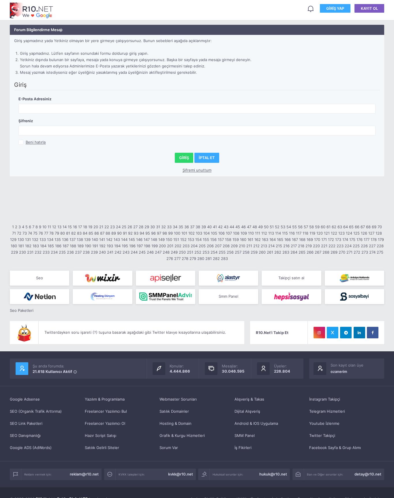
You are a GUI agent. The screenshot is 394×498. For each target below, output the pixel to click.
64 (345, 227)
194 (117, 246)
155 (206, 239)
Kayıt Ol (369, 8)
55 (294, 227)
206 (210, 246)
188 (73, 246)
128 (379, 233)
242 (118, 252)
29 (147, 227)
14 (65, 227)
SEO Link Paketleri (26, 423)
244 (134, 252)
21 (101, 227)
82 (73, 233)
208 (226, 246)
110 (251, 233)
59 (317, 227)
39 (203, 227)
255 (222, 252)
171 (324, 239)
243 (126, 252)
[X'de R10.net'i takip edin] (332, 332)
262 (277, 252)
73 (24, 233)
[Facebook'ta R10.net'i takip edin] (372, 332)
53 (283, 227)
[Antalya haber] (354, 278)
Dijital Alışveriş (247, 411)
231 (30, 252)
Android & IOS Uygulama (256, 423)
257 (238, 252)
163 (265, 239)
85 (91, 233)
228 (380, 246)
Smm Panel (228, 296)
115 (285, 233)
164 (272, 239)
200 (162, 246)
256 (230, 252)
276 (169, 258)
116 (292, 233)
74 (30, 233)
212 (256, 246)
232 (38, 252)
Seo (39, 278)
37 (192, 227)
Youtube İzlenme (324, 423)
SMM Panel (244, 435)
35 (181, 227)
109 (244, 233)
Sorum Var (169, 447)
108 (236, 233)
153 (191, 239)
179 (381, 239)
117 (298, 233)
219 (308, 246)
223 (340, 246)
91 (125, 233)
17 (80, 227)
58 (311, 227)
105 (214, 233)
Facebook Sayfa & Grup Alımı (335, 447)
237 (78, 252)
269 (334, 252)
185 (51, 246)
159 (235, 239)
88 (108, 233)
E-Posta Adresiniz (34, 99)
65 (351, 227)
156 (213, 239)
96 (153, 233)
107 (229, 233)
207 (218, 246)
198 (147, 246)
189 (80, 246)
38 (198, 227)
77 (46, 233)
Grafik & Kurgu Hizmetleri (182, 435)
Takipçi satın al (291, 278)
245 (142, 252)
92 (130, 233)
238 (86, 252)
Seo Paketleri (21, 310)
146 (139, 239)
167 (295, 239)
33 (169, 227)
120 (319, 233)
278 (185, 258)
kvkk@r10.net (180, 474)
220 (316, 246)
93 (136, 233)
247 (158, 252)
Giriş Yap (335, 8)
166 (287, 239)
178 (374, 239)
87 (102, 233)
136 (65, 239)
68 (368, 227)
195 (125, 246)
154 (198, 239)
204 (194, 246)
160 (243, 239)
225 (356, 246)
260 (262, 252)
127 (371, 233)
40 (209, 227)
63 (339, 227)
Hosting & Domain (176, 423)
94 (142, 233)
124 (349, 233)
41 (215, 227)
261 (270, 252)
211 (249, 246)
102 (191, 233)
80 (62, 233)
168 (302, 239)
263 (285, 252)
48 (254, 227)
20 (95, 227)
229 (14, 252)
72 (19, 233)
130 (21, 239)
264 (293, 252)
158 (228, 239)
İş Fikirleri (243, 447)
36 (186, 227)
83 (79, 233)
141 (102, 239)
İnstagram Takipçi (324, 399)
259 (254, 252)
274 (372, 252)
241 (110, 252)
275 (380, 252)
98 (164, 233)
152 (183, 239)
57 (306, 227)
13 (59, 227)
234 (54, 252)
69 (374, 227)
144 (124, 239)
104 (206, 233)
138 (80, 239)
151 (176, 239)
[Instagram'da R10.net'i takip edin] (319, 332)
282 (216, 258)
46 (243, 227)
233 (46, 252)
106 (221, 233)
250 (182, 252)
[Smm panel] (165, 296)
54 (288, 227)
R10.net (31, 10)
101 (184, 233)
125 (356, 233)
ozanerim (339, 371)
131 (28, 239)
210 (242, 246)
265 (302, 252)
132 (35, 239)
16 (75, 227)
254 (214, 252)
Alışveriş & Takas (249, 399)
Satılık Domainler (174, 411)
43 (226, 227)
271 (349, 252)
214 (271, 246)
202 (178, 246)
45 (237, 227)
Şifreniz (25, 120)
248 (166, 252)
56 (300, 227)
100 (177, 233)
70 (380, 227)
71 (14, 233)
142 (109, 239)
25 (124, 227)
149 (161, 239)
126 (364, 233)
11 (49, 227)
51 (272, 227)
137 (73, 239)
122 (334, 233)
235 (62, 252)
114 (278, 233)
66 (357, 227)
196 (132, 246)
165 (280, 239)
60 (323, 227)
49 (260, 227)
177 (366, 239)
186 (58, 246)
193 (110, 246)
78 (51, 233)
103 (199, 233)
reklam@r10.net (84, 474)
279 (193, 258)
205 (202, 246)
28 (141, 227)
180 (14, 246)
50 (266, 227)
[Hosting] (228, 278)
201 (170, 246)
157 (221, 239)
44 (232, 227)
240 (102, 252)
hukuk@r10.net (273, 474)
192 (102, 246)
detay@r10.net (367, 474)
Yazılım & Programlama (105, 399)
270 (342, 252)
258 (246, 252)
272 (357, 252)
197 (140, 246)
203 (186, 246)
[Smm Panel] (165, 278)
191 (95, 246)
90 (119, 233)
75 (35, 233)
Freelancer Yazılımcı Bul (106, 411)
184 (43, 246)
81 (68, 233)
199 (154, 246)
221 (324, 246)
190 (88, 246)
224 (348, 246)
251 (190, 252)
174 (345, 239)
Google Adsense (25, 399)
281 (208, 258)
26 (129, 227)
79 (57, 233)
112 (264, 233)
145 (132, 239)
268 (325, 252)
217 (294, 246)
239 (94, 252)
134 (50, 239)
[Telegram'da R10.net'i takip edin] (346, 332)
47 (249, 227)
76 (41, 233)
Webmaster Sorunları (178, 399)
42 (220, 227)
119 (312, 233)
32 (163, 227)
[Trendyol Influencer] (102, 278)
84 (85, 233)
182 (28, 246)
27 (135, 227)
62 (334, 227)
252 (197, 252)
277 (177, 258)
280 (200, 258)
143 (117, 239)
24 (118, 227)
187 (66, 246)
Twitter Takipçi (322, 435)
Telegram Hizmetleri (327, 411)
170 (317, 239)
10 (44, 227)
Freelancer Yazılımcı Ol (105, 423)
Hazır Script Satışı (100, 435)
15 (70, 227)
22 (106, 227)
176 (360, 239)
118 (305, 233)
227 (372, 246)
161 (250, 239)
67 (363, 227)
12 (54, 227)
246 (150, 252)
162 (257, 239)
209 (234, 246)
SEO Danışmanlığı (25, 435)
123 (341, 233)
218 (301, 246)
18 (85, 227)
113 (271, 233)
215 (279, 246)
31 (158, 227)
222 (332, 246)
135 (58, 239)
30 (152, 227)
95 (147, 233)
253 (205, 252)
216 (286, 246)
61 (329, 227)
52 (277, 227)
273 (364, 252)
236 (70, 252)
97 (159, 233)
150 (169, 239)
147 (147, 239)
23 (112, 227)
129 (13, 239)
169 (310, 239)
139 (87, 239)
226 (364, 246)
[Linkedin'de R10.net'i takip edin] (359, 332)
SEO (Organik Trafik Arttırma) (36, 411)
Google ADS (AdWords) (31, 447)
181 (21, 246)
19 (90, 227)
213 (264, 246)
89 (113, 233)
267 (318, 252)
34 (175, 227)
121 (327, 233)
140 (95, 239)
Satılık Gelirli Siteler (102, 447)
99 (170, 233)
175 (352, 239)
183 (36, 246)
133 (43, 239)
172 (331, 239)
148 (154, 239)
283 (224, 258)
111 (257, 233)
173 (338, 239)
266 (310, 252)
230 (22, 252)
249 (174, 252)
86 (96, 233)
